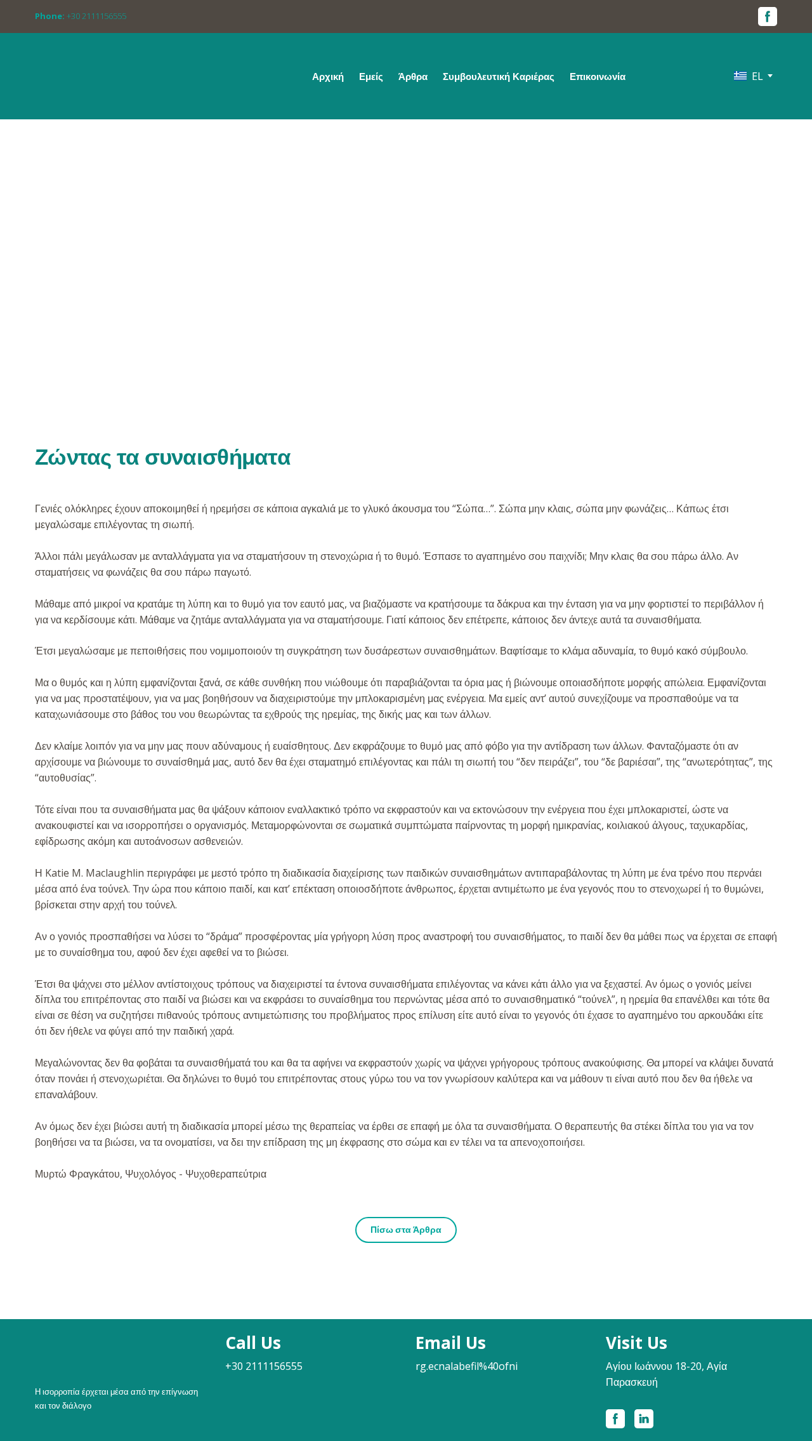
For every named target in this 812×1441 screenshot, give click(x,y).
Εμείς (371, 76)
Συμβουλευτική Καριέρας (498, 76)
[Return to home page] (124, 67)
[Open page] (120, 1349)
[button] (767, 16)
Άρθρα (413, 76)
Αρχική (328, 76)
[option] (748, 76)
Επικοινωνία (597, 76)
